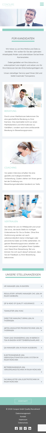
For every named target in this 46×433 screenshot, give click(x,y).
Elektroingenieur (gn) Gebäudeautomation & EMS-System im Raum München (21, 357)
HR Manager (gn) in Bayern (16, 286)
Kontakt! (23, 401)
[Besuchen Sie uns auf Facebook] (16, 428)
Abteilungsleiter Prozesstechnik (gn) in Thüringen (23, 329)
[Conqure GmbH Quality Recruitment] (8, 4)
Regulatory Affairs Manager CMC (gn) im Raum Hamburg (23, 295)
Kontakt (23, 416)
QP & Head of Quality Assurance (19, 303)
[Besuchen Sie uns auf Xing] (25, 428)
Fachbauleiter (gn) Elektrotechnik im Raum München (21, 380)
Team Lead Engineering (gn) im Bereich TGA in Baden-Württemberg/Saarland (22, 339)
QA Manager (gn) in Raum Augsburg (20, 348)
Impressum (23, 419)
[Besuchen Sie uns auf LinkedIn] (29, 428)
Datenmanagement (23, 413)
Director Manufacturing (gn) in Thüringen (19, 319)
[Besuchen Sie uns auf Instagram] (20, 428)
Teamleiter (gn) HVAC (13, 311)
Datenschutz (23, 423)
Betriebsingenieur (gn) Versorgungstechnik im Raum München (22, 368)
